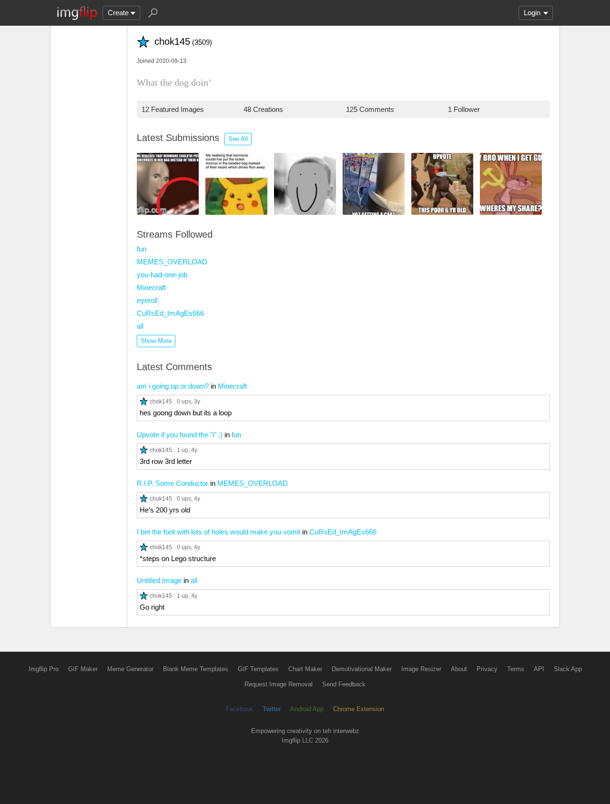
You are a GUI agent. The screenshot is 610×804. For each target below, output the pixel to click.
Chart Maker (305, 669)
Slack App (568, 669)
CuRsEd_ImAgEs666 (170, 313)
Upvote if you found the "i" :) (180, 435)
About (459, 669)
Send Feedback (344, 684)
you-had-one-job (162, 275)
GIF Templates (258, 669)
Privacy (487, 669)
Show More (156, 340)
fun (141, 249)
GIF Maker (83, 669)
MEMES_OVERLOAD (172, 262)
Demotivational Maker (362, 669)
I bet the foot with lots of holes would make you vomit (218, 532)
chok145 (161, 401)
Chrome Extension (358, 709)
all (140, 326)
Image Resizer (421, 669)
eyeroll (147, 300)
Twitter (272, 709)
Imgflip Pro (44, 669)
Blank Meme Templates (195, 669)
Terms (515, 669)
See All (238, 138)
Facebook (239, 709)
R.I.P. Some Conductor (172, 483)
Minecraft (151, 287)
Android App (307, 709)
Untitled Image (159, 580)
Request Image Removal (278, 684)
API (539, 669)
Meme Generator (130, 669)
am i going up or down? (173, 386)
